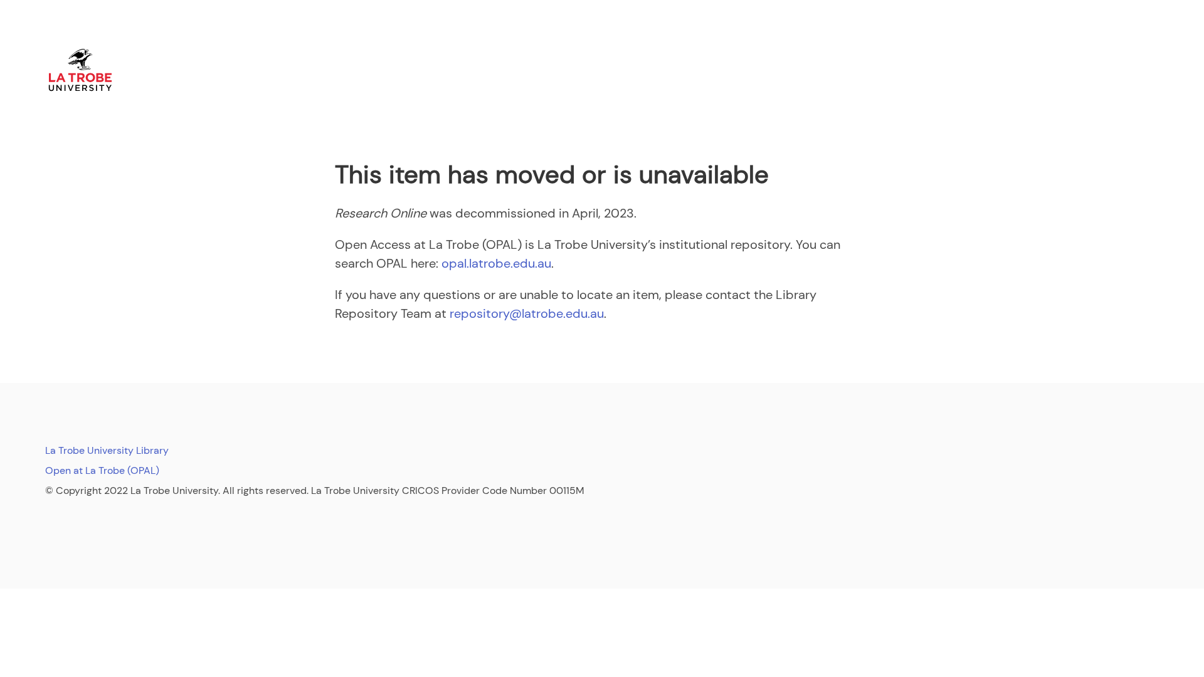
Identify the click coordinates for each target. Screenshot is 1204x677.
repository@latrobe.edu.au (527, 313)
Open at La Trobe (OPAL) (102, 470)
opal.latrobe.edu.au (496, 263)
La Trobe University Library (107, 450)
